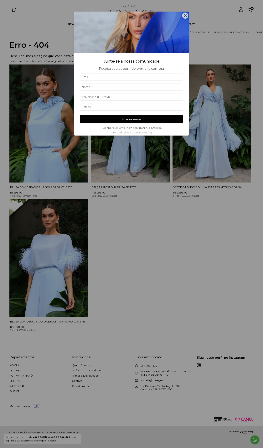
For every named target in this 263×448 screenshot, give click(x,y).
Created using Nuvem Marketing (131, 132)
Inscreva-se (131, 119)
